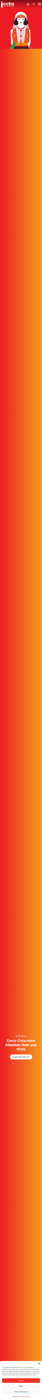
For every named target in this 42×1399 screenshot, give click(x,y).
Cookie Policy (16, 1396)
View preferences (21, 1392)
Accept (21, 1381)
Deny (21, 1386)
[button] (39, 1364)
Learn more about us (21, 1057)
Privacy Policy (25, 1396)
